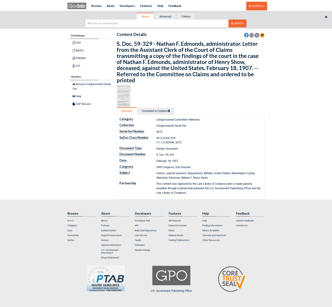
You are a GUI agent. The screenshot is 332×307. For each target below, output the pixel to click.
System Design (142, 250)
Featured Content (178, 225)
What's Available (210, 230)
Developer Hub (142, 220)
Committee (73, 235)
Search (145, 16)
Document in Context (155, 111)
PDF (78, 42)
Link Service (141, 235)
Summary (126, 111)
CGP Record (82, 104)
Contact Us (242, 225)
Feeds (138, 240)
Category (72, 225)
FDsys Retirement (110, 257)
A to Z (70, 220)
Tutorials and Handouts (214, 235)
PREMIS (80, 58)
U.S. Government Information (109, 251)
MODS (79, 50)
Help (160, 6)
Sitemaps (140, 245)
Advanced (165, 16)
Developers (127, 6)
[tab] (145, 16)
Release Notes (176, 235)
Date (69, 230)
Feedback (174, 6)
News (171, 230)
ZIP (77, 66)
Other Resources (211, 240)
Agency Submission (111, 245)
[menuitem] (81, 220)
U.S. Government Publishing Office (171, 290)
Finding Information (212, 225)
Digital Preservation (111, 235)
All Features (175, 220)
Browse (96, 6)
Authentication (108, 230)
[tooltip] (169, 110)
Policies (105, 225)
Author (71, 240)
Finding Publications (179, 240)
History (105, 240)
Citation (186, 16)
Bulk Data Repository (145, 230)
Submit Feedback (245, 220)
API (137, 225)
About (110, 6)
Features (146, 6)
